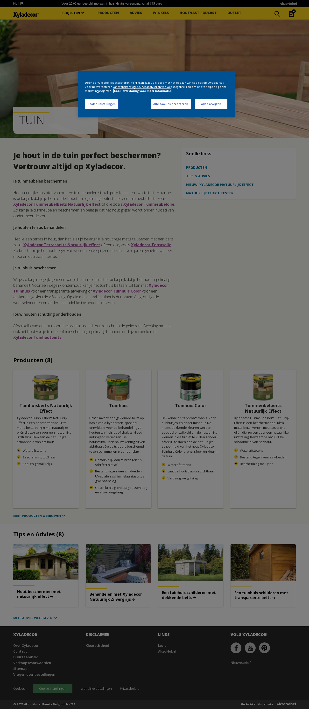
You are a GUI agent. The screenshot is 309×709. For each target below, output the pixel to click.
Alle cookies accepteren (170, 104)
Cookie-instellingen (102, 104)
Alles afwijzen (211, 104)
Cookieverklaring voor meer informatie (142, 91)
